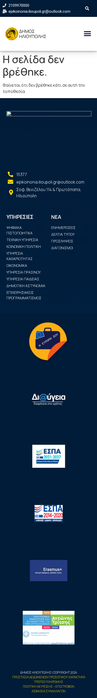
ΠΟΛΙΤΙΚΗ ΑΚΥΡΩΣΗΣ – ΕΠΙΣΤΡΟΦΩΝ (48, 686)
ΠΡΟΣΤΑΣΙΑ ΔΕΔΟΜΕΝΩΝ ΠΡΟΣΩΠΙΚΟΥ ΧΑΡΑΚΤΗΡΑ (48, 677)
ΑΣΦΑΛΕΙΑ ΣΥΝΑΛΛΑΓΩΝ (48, 691)
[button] (87, 34)
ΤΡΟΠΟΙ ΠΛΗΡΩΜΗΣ (48, 682)
